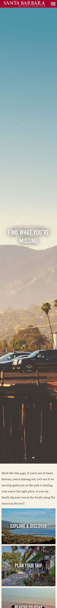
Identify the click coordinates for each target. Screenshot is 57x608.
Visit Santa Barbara (26, 4)
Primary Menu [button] (53, 4)
